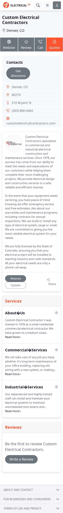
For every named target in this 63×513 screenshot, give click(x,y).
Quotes (54, 47)
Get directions (18, 73)
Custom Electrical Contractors (20, 19)
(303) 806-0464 (22, 110)
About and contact (18, 490)
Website (9, 47)
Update (15, 285)
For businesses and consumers (27, 499)
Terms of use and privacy (22, 508)
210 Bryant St (21, 103)
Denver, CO (15, 30)
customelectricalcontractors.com (30, 123)
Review (26, 47)
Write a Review (21, 459)
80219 (16, 95)
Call (40, 47)
